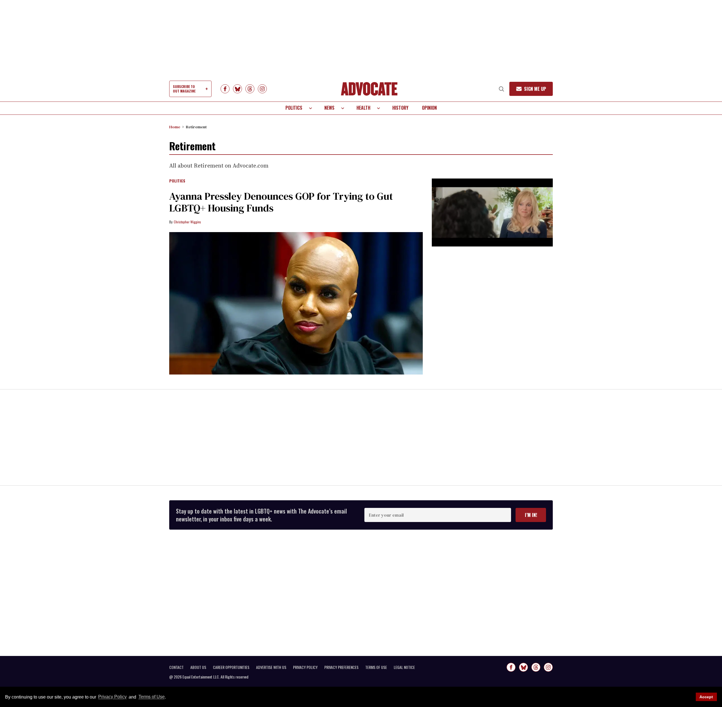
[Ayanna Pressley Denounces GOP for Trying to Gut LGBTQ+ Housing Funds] (296, 303)
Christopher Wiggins (187, 221)
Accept (706, 697)
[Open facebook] (225, 88)
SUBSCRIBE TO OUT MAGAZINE (184, 88)
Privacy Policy (112, 697)
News (329, 107)
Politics (293, 107)
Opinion (429, 107)
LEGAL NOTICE (404, 667)
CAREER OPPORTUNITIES (231, 667)
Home (174, 127)
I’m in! (531, 515)
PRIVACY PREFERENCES (341, 667)
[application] (492, 212)
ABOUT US (198, 667)
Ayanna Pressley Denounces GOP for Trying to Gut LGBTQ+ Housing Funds (281, 202)
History (400, 107)
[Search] (501, 88)
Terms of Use (151, 697)
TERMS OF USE (376, 667)
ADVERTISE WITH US (271, 667)
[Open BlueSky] (237, 88)
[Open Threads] (249, 88)
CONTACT (176, 667)
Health (363, 107)
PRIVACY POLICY (305, 667)
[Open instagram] (262, 88)
